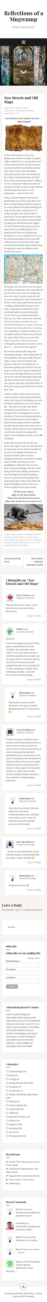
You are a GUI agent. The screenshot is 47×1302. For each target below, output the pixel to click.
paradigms (8, 542)
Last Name (10, 977)
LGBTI (11, 1113)
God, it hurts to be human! (21, 1179)
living (35, 537)
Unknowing (14, 1183)
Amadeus (17, 1296)
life (31, 537)
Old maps (37, 540)
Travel (16, 113)
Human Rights (16, 1105)
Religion (13, 1124)
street (27, 542)
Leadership (8, 113)
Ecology (12, 1079)
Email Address (13, 961)
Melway (21, 161)
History (12, 1101)
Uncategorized (16, 1136)
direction (37, 534)
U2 (38, 542)
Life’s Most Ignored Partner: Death (35, 561)
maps (6, 540)
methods (19, 540)
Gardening (14, 1090)
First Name (11, 969)
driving (7, 537)
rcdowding (21, 1223)
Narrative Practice (17, 1116)
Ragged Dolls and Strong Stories (24, 1175)
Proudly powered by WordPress (19, 1293)
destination (29, 534)
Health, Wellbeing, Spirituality (22, 110)
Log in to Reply (34, 615)
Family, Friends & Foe (19, 1083)
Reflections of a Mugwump (23, 16)
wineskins (24, 545)
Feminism (13, 1086)
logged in (18, 909)
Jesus (27, 537)
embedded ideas (17, 537)
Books (6, 110)
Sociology (13, 1128)
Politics (12, 1120)
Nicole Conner (21, 108)
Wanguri (37, 235)
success (34, 542)
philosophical (19, 542)
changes (14, 534)
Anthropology (15, 1071)
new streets (28, 540)
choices (21, 534)
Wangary (18, 235)
